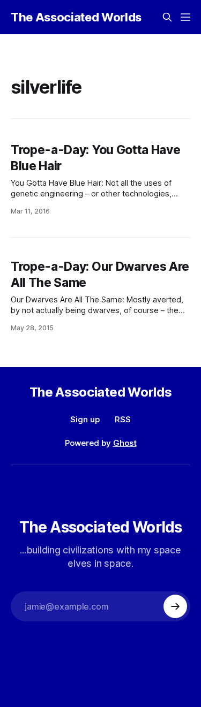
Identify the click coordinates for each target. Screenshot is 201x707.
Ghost (125, 443)
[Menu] (185, 17)
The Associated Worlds (76, 17)
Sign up (85, 419)
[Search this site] (167, 17)
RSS (123, 419)
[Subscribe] (175, 606)
